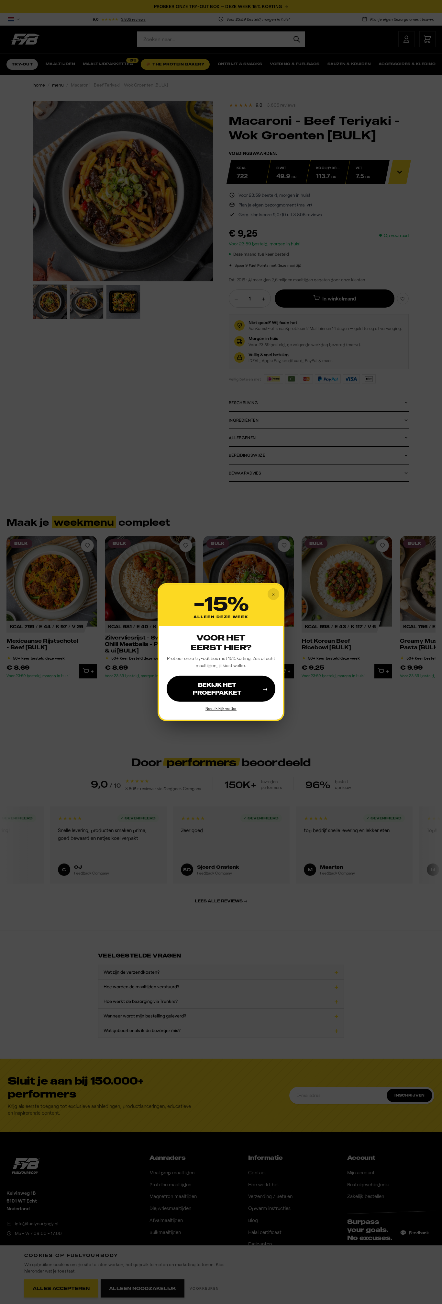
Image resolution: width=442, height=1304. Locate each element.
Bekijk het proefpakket (230, 689)
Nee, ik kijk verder (221, 708)
